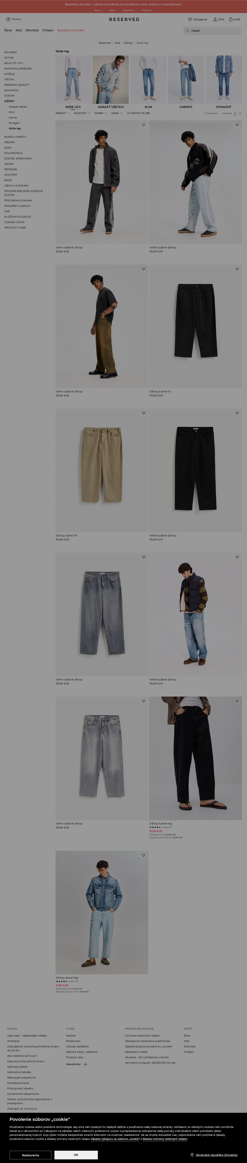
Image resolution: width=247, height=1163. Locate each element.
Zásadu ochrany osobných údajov (165, 1139)
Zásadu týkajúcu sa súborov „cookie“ (115, 1139)
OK (76, 1155)
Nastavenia (30, 1155)
